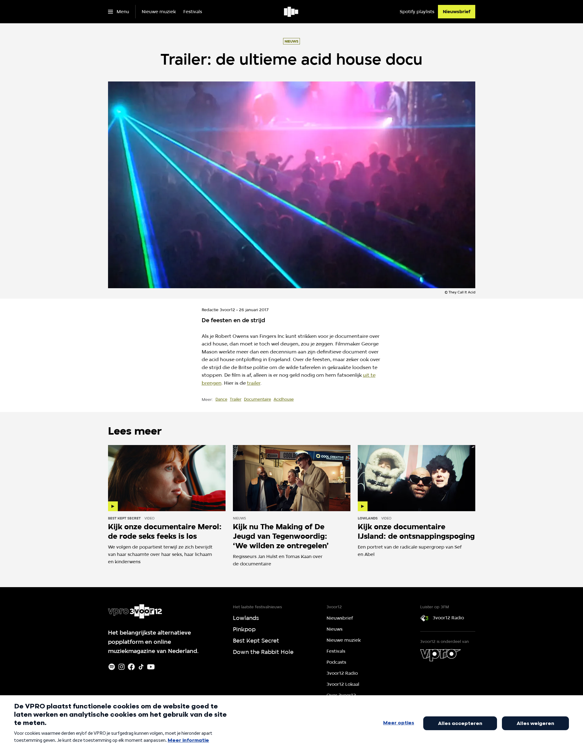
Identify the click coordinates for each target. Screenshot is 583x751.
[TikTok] (141, 666)
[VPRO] (440, 655)
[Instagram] (121, 666)
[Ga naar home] (291, 12)
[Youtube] (151, 666)
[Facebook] (131, 666)
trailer (253, 383)
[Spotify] (111, 666)
